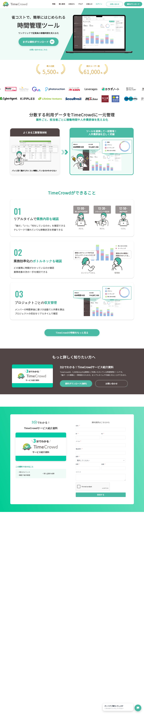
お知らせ (89, 4)
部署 (78, 464)
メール (78, 441)
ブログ (80, 4)
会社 (78, 425)
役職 (103, 464)
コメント (78, 472)
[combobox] (101, 460)
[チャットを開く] (138, 708)
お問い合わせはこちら (38, 49)
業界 (78, 456)
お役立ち (71, 4)
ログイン (99, 4)
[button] (101, 494)
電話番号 (79, 449)
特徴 (53, 4)
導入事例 (62, 4)
